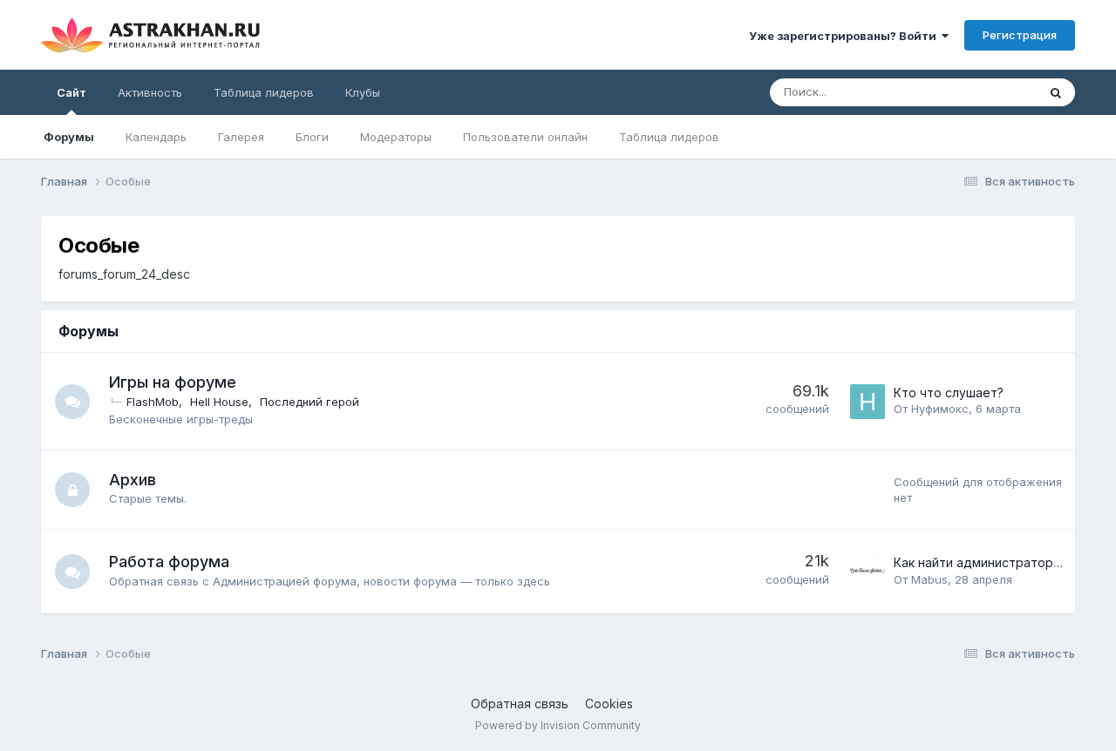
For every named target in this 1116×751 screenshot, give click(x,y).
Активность (150, 92)
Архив (132, 479)
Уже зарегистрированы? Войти (845, 36)
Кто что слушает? (949, 392)
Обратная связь (519, 703)
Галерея (241, 137)
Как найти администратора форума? (1005, 562)
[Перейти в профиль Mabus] (867, 571)
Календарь (156, 137)
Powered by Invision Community (558, 725)
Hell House (219, 402)
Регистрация (1020, 35)
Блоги (312, 137)
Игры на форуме (172, 382)
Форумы (69, 137)
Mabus (929, 579)
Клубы (362, 92)
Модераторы (396, 137)
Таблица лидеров (669, 137)
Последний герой (309, 402)
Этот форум (982, 91)
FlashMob (152, 402)
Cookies (609, 703)
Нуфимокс (940, 409)
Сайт (71, 92)
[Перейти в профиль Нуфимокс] (867, 401)
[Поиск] (1056, 92)
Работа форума (169, 561)
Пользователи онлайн (525, 137)
